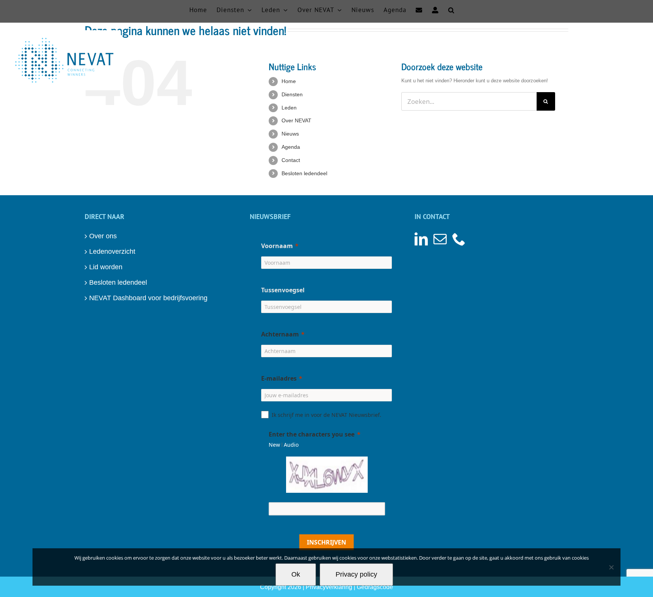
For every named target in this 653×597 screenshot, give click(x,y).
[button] (451, 9)
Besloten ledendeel (304, 173)
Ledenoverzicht (112, 251)
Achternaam (280, 334)
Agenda (291, 147)
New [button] (274, 444)
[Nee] (611, 567)
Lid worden (105, 267)
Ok (295, 574)
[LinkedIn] (421, 238)
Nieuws (290, 134)
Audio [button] (291, 444)
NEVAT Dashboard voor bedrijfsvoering (148, 298)
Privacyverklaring (329, 587)
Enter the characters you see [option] (311, 434)
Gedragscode (375, 587)
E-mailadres (279, 378)
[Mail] (440, 238)
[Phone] (459, 238)
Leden (289, 108)
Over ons (103, 236)
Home (289, 81)
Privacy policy (356, 574)
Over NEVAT (296, 120)
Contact (291, 160)
